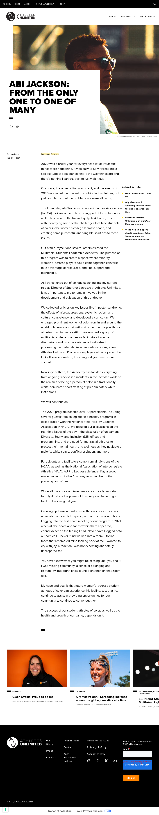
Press (49, 750)
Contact (69, 747)
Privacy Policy (97, 747)
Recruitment (71, 740)
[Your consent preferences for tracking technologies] (5, 810)
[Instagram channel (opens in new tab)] (88, 760)
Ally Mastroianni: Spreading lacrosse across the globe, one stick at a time (138, 207)
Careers (51, 757)
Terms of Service (98, 740)
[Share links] (11, 126)
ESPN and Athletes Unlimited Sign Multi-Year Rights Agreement (137, 221)
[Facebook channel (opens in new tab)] (97, 760)
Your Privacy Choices (89, 811)
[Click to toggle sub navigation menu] (115, 16)
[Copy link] (18, 126)
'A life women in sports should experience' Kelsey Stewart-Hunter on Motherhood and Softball (138, 234)
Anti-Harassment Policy (71, 757)
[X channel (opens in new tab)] (106, 760)
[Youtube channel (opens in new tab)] (114, 760)
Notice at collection (60, 811)
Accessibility (96, 753)
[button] (155, 4)
